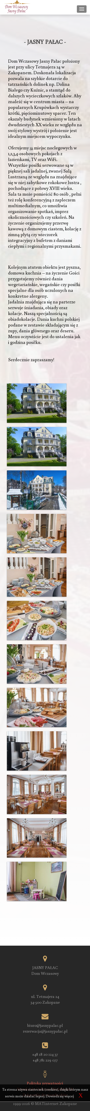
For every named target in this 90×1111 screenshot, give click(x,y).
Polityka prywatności (45, 1083)
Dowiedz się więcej (60, 1096)
